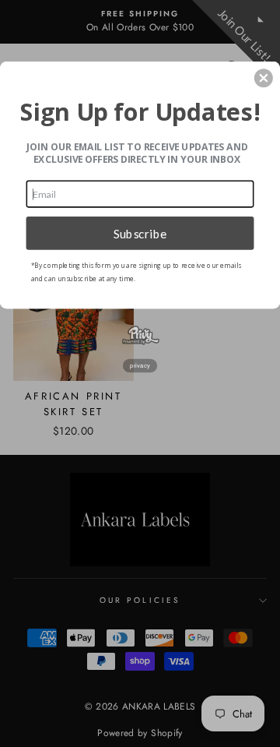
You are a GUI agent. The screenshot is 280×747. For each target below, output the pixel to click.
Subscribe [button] (140, 233)
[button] (263, 78)
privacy (140, 365)
